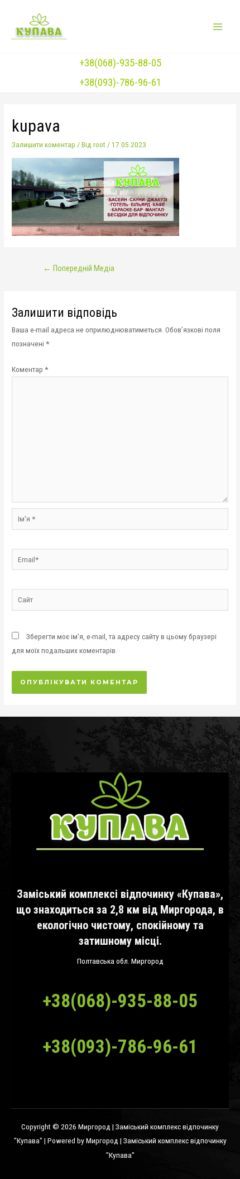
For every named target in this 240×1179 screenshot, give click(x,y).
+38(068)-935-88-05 (120, 63)
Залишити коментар (43, 144)
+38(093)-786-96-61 (120, 82)
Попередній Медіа (78, 268)
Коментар (30, 369)
